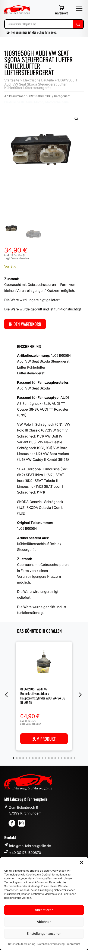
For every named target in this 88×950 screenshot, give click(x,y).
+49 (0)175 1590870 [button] (25, 852)
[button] (81, 862)
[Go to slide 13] (52, 758)
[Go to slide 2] (17, 758)
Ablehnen (44, 922)
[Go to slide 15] (58, 758)
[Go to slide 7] (33, 758)
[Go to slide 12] (49, 758)
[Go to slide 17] (65, 758)
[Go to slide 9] (39, 758)
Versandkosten (20, 258)
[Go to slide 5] (26, 758)
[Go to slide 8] (36, 758)
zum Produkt (44, 738)
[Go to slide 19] (71, 758)
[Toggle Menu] (79, 8)
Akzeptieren (44, 910)
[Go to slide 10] (42, 758)
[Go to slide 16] (61, 758)
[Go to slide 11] (45, 758)
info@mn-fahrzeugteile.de (30, 846)
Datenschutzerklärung (21, 943)
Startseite (11, 80)
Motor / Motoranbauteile (51, 102)
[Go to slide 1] (13, 758)
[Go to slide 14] (55, 758)
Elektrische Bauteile (38, 80)
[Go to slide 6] (29, 758)
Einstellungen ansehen (44, 933)
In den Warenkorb (25, 324)
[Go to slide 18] (68, 758)
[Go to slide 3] (20, 758)
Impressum (73, 943)
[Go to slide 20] (74, 758)
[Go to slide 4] (23, 758)
